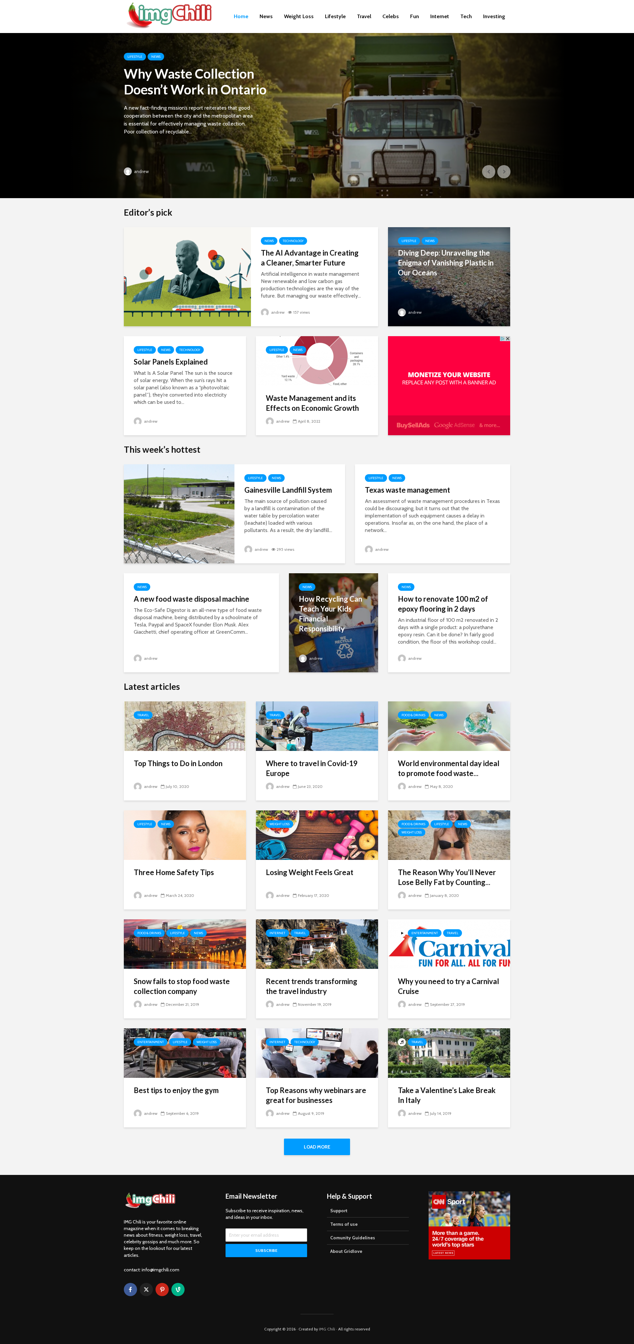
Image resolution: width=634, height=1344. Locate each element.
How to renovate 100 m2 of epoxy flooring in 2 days (443, 603)
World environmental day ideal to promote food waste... (448, 768)
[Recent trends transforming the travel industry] (317, 943)
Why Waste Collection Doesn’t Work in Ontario (195, 81)
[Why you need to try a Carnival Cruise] (449, 943)
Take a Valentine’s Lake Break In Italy (447, 1095)
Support (338, 1211)
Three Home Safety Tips (174, 872)
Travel (364, 16)
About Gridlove (346, 1251)
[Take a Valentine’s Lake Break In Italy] (449, 1052)
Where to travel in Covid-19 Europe (312, 768)
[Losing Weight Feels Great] (317, 834)
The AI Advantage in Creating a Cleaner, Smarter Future (310, 257)
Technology (293, 241)
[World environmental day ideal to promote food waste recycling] (449, 726)
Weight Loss (299, 16)
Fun (414, 16)
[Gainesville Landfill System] (179, 513)
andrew (141, 171)
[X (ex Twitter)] (146, 1289)
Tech (466, 16)
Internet (439, 16)
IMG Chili (327, 1328)
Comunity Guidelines (352, 1238)
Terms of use (344, 1224)
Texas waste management (407, 489)
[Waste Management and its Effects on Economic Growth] (317, 360)
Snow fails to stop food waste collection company (182, 986)
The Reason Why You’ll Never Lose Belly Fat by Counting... (447, 877)
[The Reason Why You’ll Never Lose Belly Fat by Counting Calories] (449, 834)
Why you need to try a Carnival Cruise (448, 986)
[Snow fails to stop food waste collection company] (185, 943)
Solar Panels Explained (171, 361)
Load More (317, 1147)
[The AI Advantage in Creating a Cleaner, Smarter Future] (187, 276)
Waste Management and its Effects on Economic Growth (312, 403)
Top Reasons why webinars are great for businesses (316, 1095)
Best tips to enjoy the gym (176, 1090)
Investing (494, 16)
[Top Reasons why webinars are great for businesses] (317, 1052)
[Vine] (178, 1289)
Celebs (390, 16)
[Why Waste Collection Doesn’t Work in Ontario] (317, 115)
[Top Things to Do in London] (185, 726)
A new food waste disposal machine (191, 598)
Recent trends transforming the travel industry (311, 986)
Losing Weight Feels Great (309, 872)
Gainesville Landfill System (288, 489)
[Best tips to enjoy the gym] (185, 1052)
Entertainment (424, 933)
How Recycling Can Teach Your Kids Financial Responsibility (330, 613)
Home (241, 16)
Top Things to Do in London (178, 763)
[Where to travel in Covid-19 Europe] (317, 726)
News (266, 16)
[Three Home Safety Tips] (185, 834)
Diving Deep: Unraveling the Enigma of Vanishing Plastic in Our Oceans (446, 262)
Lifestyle (335, 16)
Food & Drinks (413, 715)
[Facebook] (130, 1289)
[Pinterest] (162, 1289)
